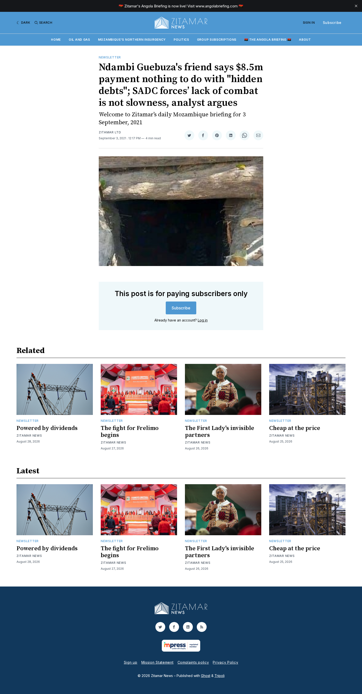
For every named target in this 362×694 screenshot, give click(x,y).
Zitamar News (29, 435)
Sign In (309, 22)
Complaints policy (193, 662)
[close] (356, 6)
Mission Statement (157, 662)
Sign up (130, 662)
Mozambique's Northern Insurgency (132, 39)
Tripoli (219, 676)
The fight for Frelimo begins (130, 432)
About (305, 39)
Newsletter (110, 57)
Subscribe (332, 22)
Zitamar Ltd (110, 132)
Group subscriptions (216, 39)
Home (56, 39)
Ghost (205, 676)
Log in (203, 320)
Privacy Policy (225, 662)
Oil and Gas (79, 39)
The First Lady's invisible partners (219, 432)
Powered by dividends (47, 428)
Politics (181, 39)
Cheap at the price (294, 428)
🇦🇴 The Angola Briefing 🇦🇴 (267, 39)
